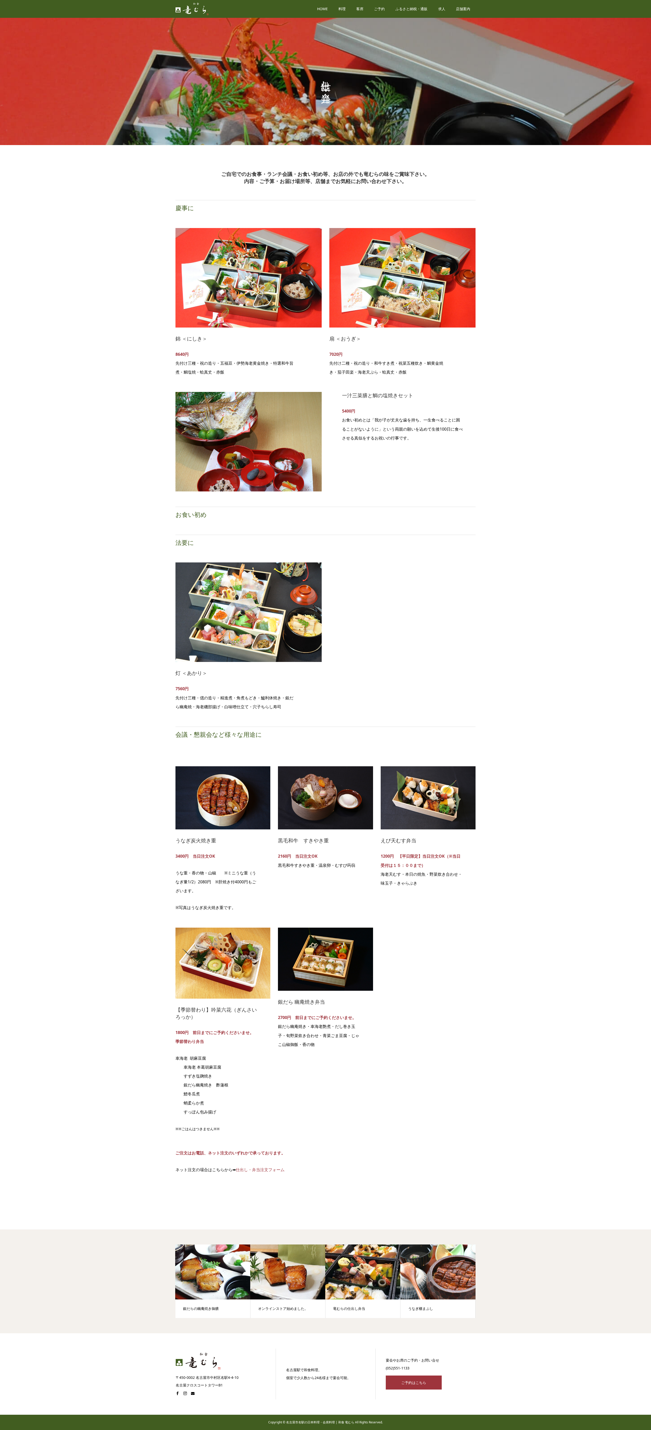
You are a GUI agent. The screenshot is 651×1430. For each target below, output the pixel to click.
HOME (322, 8)
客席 (359, 8)
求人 (441, 8)
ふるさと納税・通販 (411, 8)
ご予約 (379, 8)
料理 (342, 8)
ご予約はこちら (413, 1382)
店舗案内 (463, 8)
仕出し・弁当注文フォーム (260, 1169)
